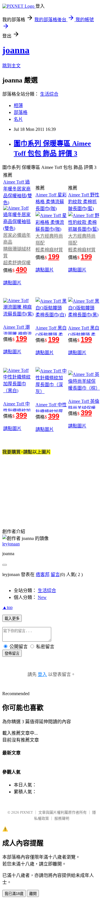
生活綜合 (49, 94)
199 (53, 257)
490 (21, 269)
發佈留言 (12, 653)
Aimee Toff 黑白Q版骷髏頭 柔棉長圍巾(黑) (83, 335)
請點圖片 (12, 282)
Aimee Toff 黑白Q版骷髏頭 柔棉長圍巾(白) (51, 335)
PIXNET (26, 812)
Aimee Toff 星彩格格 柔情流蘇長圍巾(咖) (51, 201)
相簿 (18, 105)
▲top (7, 607)
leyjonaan (11, 543)
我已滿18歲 (14, 894)
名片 (18, 119)
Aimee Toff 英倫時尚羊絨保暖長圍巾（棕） (83, 408)
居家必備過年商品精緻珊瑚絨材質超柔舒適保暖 (17, 249)
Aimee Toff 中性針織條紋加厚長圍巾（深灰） (51, 411)
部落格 (20, 112)
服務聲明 (61, 818)
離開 (33, 894)
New (42, 597)
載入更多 (12, 618)
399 (21, 415)
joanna (15, 50)
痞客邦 (42, 574)
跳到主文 (11, 65)
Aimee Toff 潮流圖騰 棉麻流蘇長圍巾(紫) (17, 334)
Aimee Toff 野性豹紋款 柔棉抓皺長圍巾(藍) (83, 201)
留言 (55, 574)
